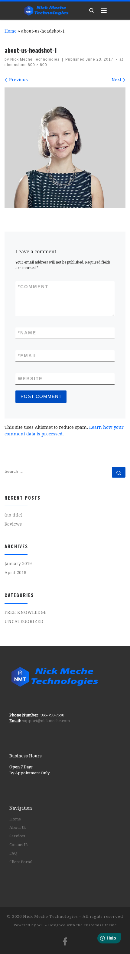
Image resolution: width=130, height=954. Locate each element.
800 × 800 (37, 65)
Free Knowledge (26, 612)
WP (40, 925)
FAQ (13, 853)
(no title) (13, 515)
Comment (33, 286)
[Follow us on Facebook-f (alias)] (65, 941)
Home (11, 31)
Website (30, 378)
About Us (17, 827)
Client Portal (20, 862)
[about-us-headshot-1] (65, 147)
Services (17, 836)
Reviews (13, 524)
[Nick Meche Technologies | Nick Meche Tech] (46, 9)
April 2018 (15, 572)
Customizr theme (100, 925)
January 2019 (18, 563)
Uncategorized (24, 621)
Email (27, 355)
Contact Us (18, 844)
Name (27, 332)
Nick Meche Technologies (35, 59)
